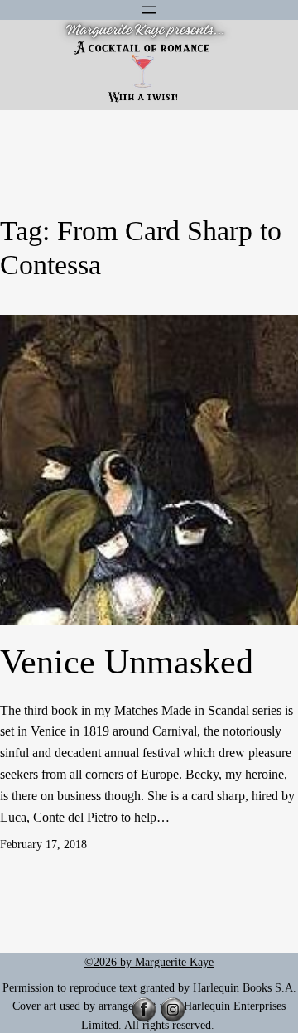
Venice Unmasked (126, 662)
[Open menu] (149, 10)
